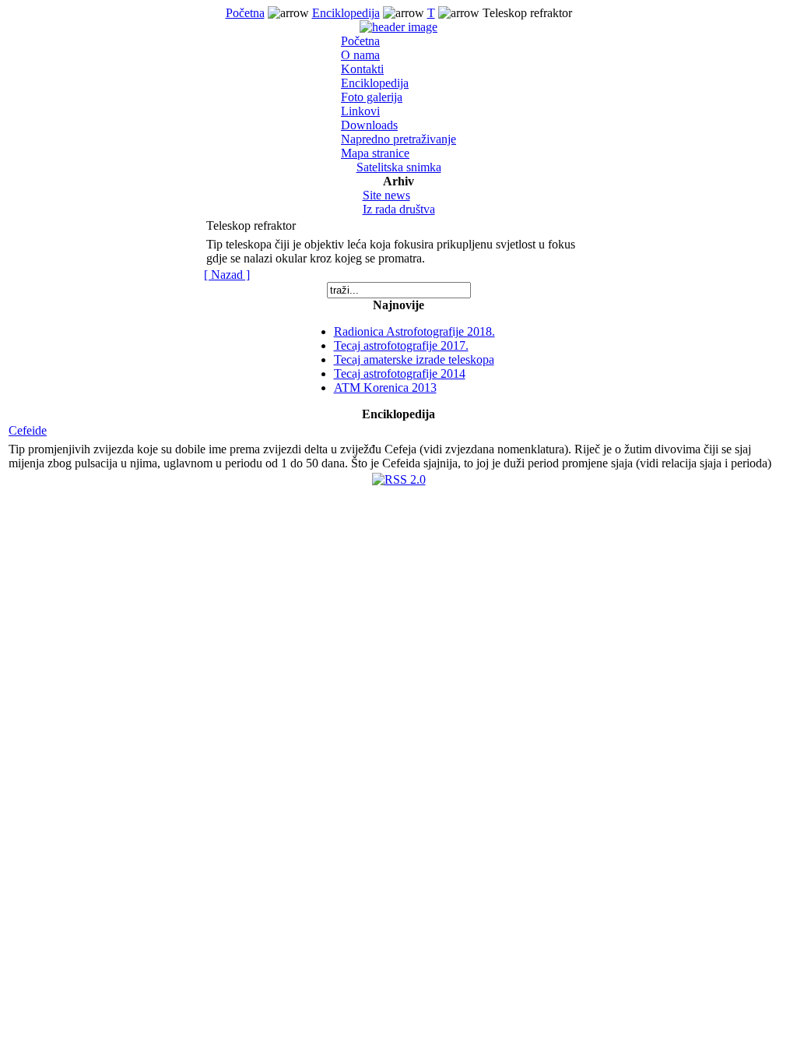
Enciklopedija (346, 12)
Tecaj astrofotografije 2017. (401, 345)
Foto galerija (371, 97)
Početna (245, 12)
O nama (360, 55)
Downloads (369, 125)
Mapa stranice (375, 153)
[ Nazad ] (227, 274)
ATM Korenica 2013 (385, 387)
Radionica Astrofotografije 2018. (414, 331)
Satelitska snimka (398, 167)
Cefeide (28, 430)
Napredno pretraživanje (398, 139)
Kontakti (362, 69)
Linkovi (360, 111)
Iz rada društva (399, 209)
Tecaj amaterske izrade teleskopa (414, 359)
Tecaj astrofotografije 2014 (399, 373)
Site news (386, 195)
